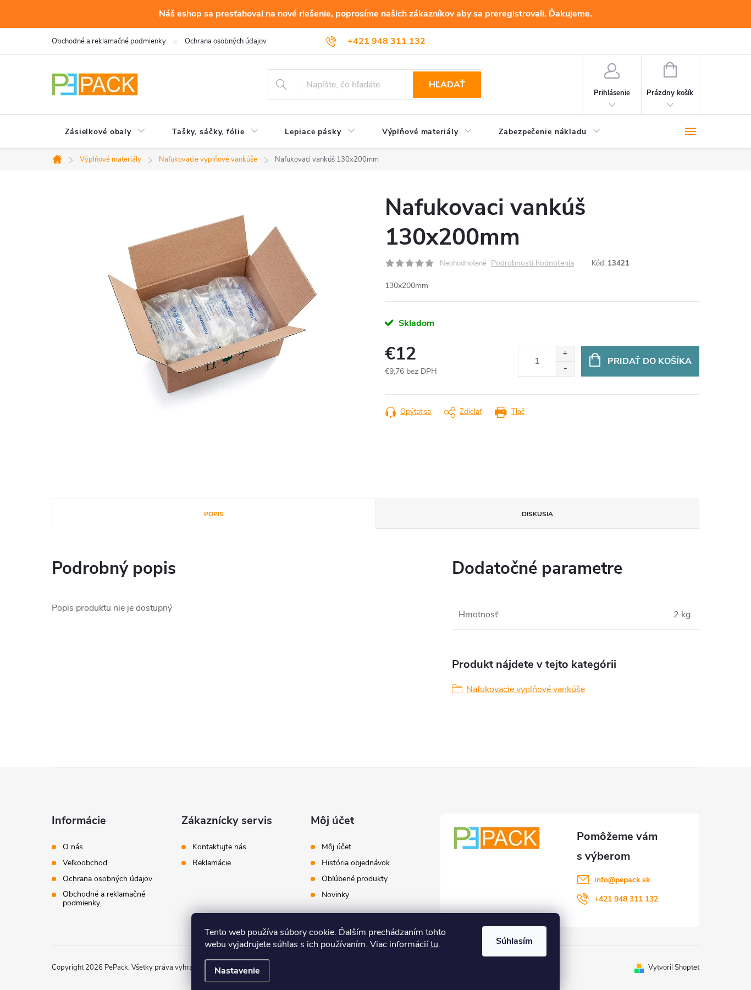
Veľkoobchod (85, 863)
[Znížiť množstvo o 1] (565, 368)
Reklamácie (211, 863)
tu (434, 944)
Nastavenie (237, 971)
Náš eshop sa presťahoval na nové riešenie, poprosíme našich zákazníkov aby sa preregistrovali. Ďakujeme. (375, 14)
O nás (73, 847)
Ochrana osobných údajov (226, 41)
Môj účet (336, 847)
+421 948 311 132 (626, 899)
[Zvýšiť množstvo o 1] (565, 353)
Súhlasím (514, 941)
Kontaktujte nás (219, 847)
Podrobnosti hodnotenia (532, 263)
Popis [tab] (214, 514)
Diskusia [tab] (537, 514)
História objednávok (356, 863)
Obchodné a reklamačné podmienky (109, 41)
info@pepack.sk (622, 880)
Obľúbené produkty (355, 879)
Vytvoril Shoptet (673, 967)
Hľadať (447, 85)
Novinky (335, 895)
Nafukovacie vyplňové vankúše (525, 689)
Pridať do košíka (650, 361)
